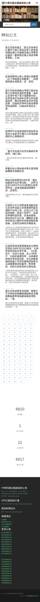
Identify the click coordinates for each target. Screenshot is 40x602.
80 (4, 369)
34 (14, 336)
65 (20, 357)
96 (25, 377)
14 (4, 324)
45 (9, 344)
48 (25, 344)
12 (28, 320)
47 (20, 344)
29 (20, 332)
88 (14, 373)
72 (25, 361)
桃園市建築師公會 (6, 544)
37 (30, 336)
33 (9, 336)
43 (30, 340)
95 (20, 377)
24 (25, 328)
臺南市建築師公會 (6, 542)
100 (15, 381)
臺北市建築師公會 (6, 532)
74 (4, 365)
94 (14, 377)
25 (30, 328)
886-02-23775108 (9, 493)
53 (20, 349)
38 (4, 340)
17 (20, 324)
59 (20, 353)
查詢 (33, 24)
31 (30, 332)
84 (25, 369)
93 (9, 377)
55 (30, 349)
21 (9, 328)
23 (20, 328)
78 (25, 365)
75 (9, 365)
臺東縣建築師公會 (6, 580)
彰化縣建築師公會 (6, 564)
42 (25, 340)
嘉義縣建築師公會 (6, 571)
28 (14, 332)
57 (9, 353)
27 (9, 332)
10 (18, 320)
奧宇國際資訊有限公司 (33, 596)
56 (4, 353)
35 (20, 336)
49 (30, 344)
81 (9, 369)
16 (14, 324)
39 (9, 340)
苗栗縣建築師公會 (6, 561)
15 (9, 324)
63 (9, 357)
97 (30, 377)
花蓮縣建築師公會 (6, 578)
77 (20, 365)
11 (23, 320)
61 (30, 353)
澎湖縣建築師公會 (6, 583)
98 (4, 381)
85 (30, 369)
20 (4, 328)
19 (30, 324)
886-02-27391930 (23, 493)
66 (25, 357)
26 (4, 332)
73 (30, 361)
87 (9, 373)
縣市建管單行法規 (6, 522)
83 (20, 369)
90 (25, 373)
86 (4, 373)
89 (20, 373)
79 (30, 365)
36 (25, 336)
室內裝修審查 (5, 526)
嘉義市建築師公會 (6, 573)
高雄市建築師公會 (6, 535)
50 (4, 349)
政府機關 (4, 519)
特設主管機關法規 (6, 524)
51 (9, 349)
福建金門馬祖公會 (6, 546)
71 (20, 361)
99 (9, 381)
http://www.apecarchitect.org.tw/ (24, 504)
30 (25, 332)
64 (14, 357)
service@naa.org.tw (13, 496)
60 (25, 353)
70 (14, 361)
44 (4, 344)
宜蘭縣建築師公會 (6, 549)
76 (14, 365)
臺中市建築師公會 (6, 539)
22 (14, 328)
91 (30, 373)
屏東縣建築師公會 (6, 576)
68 (4, 361)
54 (25, 349)
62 (4, 357)
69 (9, 361)
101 (21, 381)
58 (14, 353)
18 (25, 324)
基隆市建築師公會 (6, 551)
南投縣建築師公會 (6, 566)
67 (30, 357)
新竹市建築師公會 (6, 559)
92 (4, 377)
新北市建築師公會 (6, 537)
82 (14, 369)
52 (14, 349)
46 (14, 344)
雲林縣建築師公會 (6, 569)
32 (4, 336)
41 (20, 340)
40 (14, 340)
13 (34, 320)
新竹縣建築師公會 (6, 553)
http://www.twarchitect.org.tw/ (14, 512)
